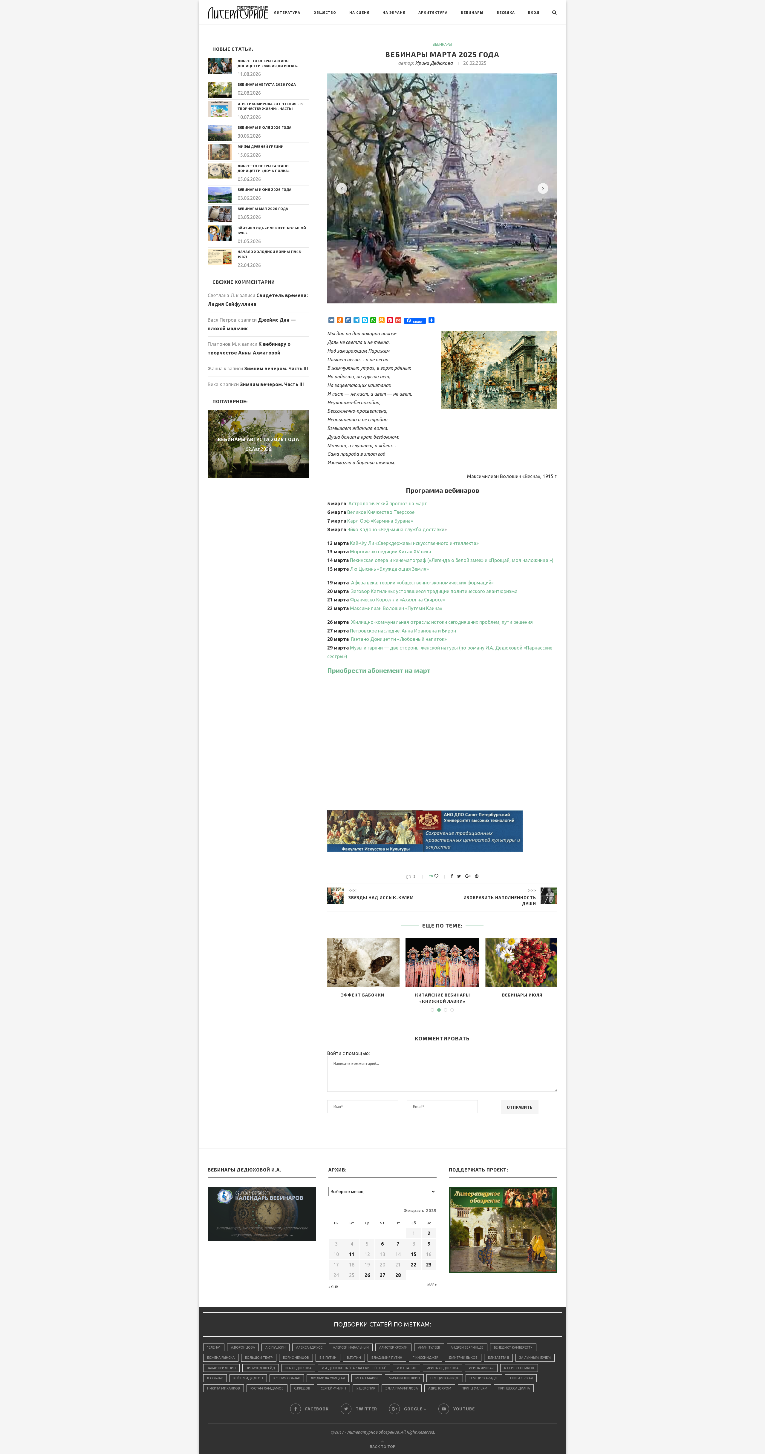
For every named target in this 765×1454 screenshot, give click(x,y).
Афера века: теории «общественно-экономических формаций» (422, 582)
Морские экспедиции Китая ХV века (390, 551)
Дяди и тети (363, 994)
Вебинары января (522, 994)
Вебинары (472, 12)
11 (351, 1254)
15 (413, 1254)
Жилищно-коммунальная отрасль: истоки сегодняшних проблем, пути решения (442, 622)
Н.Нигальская (521, 1378)
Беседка (506, 12)
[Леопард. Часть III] (442, 962)
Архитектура (433, 12)
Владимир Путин (386, 1357)
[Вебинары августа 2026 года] (220, 90)
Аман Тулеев (429, 1347)
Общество (324, 12)
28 (398, 1275)
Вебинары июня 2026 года (264, 189)
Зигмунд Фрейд (260, 1368)
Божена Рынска (221, 1357)
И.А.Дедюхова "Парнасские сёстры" (354, 1368)
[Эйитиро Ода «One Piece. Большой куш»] (220, 233)
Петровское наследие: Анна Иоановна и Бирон (403, 630)
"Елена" (214, 1347)
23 (429, 1264)
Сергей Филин (333, 1388)
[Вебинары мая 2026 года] (220, 214)
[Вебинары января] (522, 962)
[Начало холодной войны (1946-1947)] (220, 257)
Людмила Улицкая (327, 1378)
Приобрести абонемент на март (379, 670)
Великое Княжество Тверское (380, 512)
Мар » (432, 1284)
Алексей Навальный (351, 1347)
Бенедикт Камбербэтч (513, 1347)
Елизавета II (498, 1357)
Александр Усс (309, 1347)
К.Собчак (215, 1378)
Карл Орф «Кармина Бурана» (380, 520)
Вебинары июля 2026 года (264, 127)
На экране (393, 12)
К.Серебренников (519, 1368)
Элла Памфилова (401, 1388)
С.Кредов (302, 1388)
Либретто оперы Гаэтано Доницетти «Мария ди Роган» (268, 63)
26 (367, 1275)
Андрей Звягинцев (467, 1347)
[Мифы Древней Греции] (220, 152)
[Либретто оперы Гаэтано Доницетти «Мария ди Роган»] (220, 66)
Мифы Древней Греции (261, 146)
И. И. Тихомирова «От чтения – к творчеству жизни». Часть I (270, 106)
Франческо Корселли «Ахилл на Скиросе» (397, 599)
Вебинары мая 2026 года (263, 208)
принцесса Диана (514, 1388)
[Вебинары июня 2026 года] (220, 195)
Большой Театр (259, 1357)
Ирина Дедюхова (434, 63)
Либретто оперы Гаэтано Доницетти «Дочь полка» (264, 168)
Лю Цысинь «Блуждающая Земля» (389, 569)
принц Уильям (474, 1388)
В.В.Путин (327, 1357)
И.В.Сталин (406, 1368)
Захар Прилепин (221, 1368)
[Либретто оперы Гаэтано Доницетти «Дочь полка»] (220, 171)
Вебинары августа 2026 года (267, 84)
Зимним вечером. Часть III (276, 368)
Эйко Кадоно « (395, 529)
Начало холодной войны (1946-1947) (270, 254)
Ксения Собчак (286, 1378)
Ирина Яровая (481, 1368)
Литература (287, 12)
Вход (533, 12)
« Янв (333, 1287)
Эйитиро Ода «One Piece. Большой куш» (272, 230)
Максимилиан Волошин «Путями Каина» (396, 608)
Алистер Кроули (393, 1347)
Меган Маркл (366, 1378)
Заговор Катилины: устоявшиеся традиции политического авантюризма (434, 591)
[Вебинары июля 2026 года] (220, 133)
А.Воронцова (243, 1347)
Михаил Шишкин (404, 1378)
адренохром (439, 1388)
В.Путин (354, 1357)
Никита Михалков (223, 1388)
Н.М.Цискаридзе (444, 1378)
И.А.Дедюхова (298, 1368)
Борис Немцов (296, 1357)
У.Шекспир (366, 1388)
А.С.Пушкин (275, 1347)
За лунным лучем (535, 1357)
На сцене (359, 12)
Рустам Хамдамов (267, 1388)
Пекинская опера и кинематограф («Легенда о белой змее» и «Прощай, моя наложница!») (451, 560)
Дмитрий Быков (463, 1357)
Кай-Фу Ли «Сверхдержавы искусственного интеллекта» (414, 543)
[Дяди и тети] (363, 962)
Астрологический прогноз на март (387, 503)
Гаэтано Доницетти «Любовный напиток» (399, 639)
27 (382, 1275)
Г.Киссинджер (425, 1357)
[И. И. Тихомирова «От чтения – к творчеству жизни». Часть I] (220, 109)
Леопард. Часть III (442, 994)
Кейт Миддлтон (248, 1378)
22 (413, 1264)
